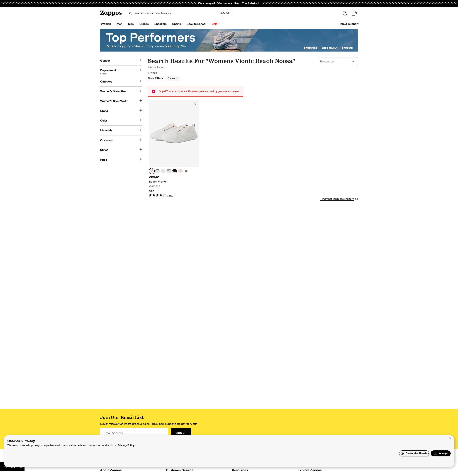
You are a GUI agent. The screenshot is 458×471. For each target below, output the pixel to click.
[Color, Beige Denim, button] (169, 171)
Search (225, 12)
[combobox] (171, 13)
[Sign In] (345, 13)
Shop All (347, 47)
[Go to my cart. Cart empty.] (354, 13)
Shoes (171, 78)
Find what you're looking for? (337, 198)
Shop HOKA (329, 47)
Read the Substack (247, 3)
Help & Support (348, 24)
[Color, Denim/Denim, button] (157, 171)
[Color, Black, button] (174, 171)
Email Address (113, 433)
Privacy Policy (126, 445)
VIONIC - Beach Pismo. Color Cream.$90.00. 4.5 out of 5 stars (174, 148)
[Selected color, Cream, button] (152, 171)
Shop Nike (310, 47)
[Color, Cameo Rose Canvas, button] (180, 171)
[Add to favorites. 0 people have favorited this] (196, 103)
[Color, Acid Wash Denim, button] (163, 171)
